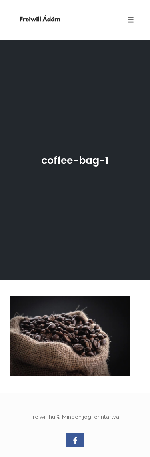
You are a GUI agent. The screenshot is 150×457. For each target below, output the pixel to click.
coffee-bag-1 (75, 160)
